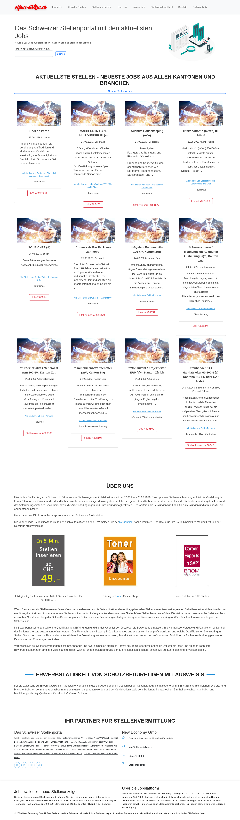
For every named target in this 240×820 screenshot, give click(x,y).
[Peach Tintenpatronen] (120, 560)
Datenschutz (200, 7)
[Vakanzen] (30, 7)
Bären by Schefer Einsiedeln (27, 746)
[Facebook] (24, 765)
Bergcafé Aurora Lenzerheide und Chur (31, 742)
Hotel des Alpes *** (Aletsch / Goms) (101, 738)
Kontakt (182, 7)
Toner (117, 596)
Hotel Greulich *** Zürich (101, 742)
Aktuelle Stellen (77, 7)
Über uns (122, 7)
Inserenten (139, 7)
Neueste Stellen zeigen (120, 91)
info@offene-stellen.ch (140, 747)
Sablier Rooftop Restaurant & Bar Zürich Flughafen (59, 754)
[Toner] (39, 765)
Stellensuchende (101, 7)
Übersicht (56, 7)
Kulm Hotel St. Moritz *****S (91, 746)
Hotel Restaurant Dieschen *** (69, 738)
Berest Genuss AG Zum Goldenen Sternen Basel (76, 750)
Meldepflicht (126, 522)
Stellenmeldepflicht (162, 7)
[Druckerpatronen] (17, 765)
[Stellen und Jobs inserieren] (48, 560)
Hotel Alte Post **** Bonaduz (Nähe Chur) (59, 746)
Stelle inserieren (137, 764)
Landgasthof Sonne (70, 742)
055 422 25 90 (136, 756)
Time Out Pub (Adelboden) (42, 750)
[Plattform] (31, 765)
